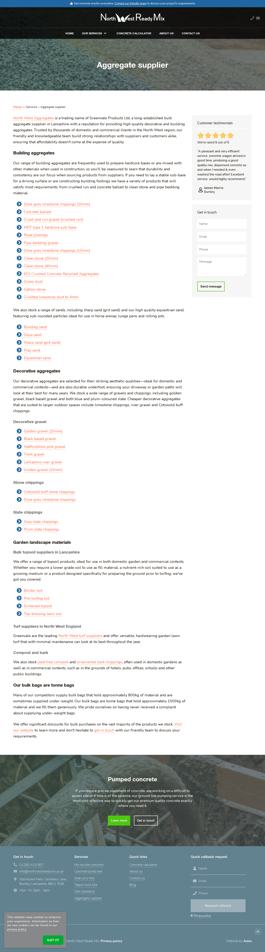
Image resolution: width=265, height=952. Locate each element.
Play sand (32, 350)
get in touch (104, 730)
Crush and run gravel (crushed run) (53, 219)
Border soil (33, 590)
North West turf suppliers (80, 635)
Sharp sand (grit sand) (42, 342)
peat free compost (53, 662)
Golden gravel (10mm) (43, 469)
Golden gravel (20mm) (43, 431)
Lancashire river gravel (43, 462)
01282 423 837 (31, 865)
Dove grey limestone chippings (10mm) (57, 250)
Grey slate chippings (41, 521)
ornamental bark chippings (99, 662)
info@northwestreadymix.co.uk (41, 871)
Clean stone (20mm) (41, 258)
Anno (247, 941)
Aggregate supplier (88, 898)
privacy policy (16, 929)
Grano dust (33, 281)
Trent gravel (34, 454)
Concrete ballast (37, 211)
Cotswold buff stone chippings (49, 491)
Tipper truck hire (85, 885)
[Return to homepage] (132, 17)
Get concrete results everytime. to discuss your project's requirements (134, 3)
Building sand (35, 326)
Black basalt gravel (40, 438)
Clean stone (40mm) (41, 266)
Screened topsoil (38, 606)
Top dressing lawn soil (43, 613)
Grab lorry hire (84, 878)
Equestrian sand (37, 358)
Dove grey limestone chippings (50, 499)
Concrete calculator (134, 33)
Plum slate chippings (41, 529)
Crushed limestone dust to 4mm (51, 297)
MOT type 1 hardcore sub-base (50, 227)
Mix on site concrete (89, 865)
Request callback (218, 906)
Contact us (191, 33)
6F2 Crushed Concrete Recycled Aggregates (61, 273)
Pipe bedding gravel (41, 242)
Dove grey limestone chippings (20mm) (57, 204)
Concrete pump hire (88, 871)
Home (69, 33)
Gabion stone (35, 289)
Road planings (36, 235)
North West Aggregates (33, 118)
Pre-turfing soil (37, 598)
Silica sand (32, 334)
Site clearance (84, 891)
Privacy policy (202, 916)
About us (166, 33)
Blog (132, 885)
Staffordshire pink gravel (44, 446)
